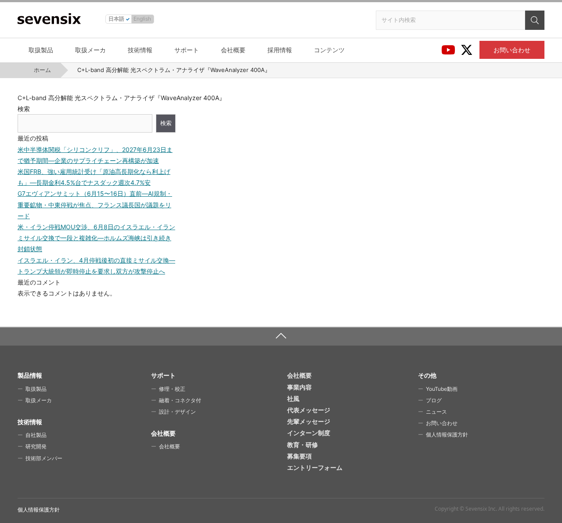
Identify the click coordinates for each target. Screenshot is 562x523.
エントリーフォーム (314, 467)
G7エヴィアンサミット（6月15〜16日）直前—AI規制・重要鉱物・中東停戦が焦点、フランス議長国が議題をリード (95, 204)
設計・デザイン (177, 411)
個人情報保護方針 (447, 434)
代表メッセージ (308, 410)
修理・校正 (172, 389)
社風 (293, 398)
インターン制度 (308, 432)
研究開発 (36, 446)
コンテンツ (329, 50)
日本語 (116, 18)
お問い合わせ (512, 50)
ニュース (436, 411)
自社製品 (36, 435)
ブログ (434, 400)
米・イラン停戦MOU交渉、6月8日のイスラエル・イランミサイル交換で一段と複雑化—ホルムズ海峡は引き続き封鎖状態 (96, 237)
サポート (186, 50)
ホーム (42, 69)
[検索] (534, 20)
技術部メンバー (43, 458)
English (142, 18)
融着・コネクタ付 (180, 400)
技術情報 (140, 50)
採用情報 (279, 50)
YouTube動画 (442, 389)
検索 (24, 108)
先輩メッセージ (308, 421)
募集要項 (299, 456)
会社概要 (233, 50)
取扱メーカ (90, 50)
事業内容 (299, 387)
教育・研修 (302, 444)
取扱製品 (41, 50)
